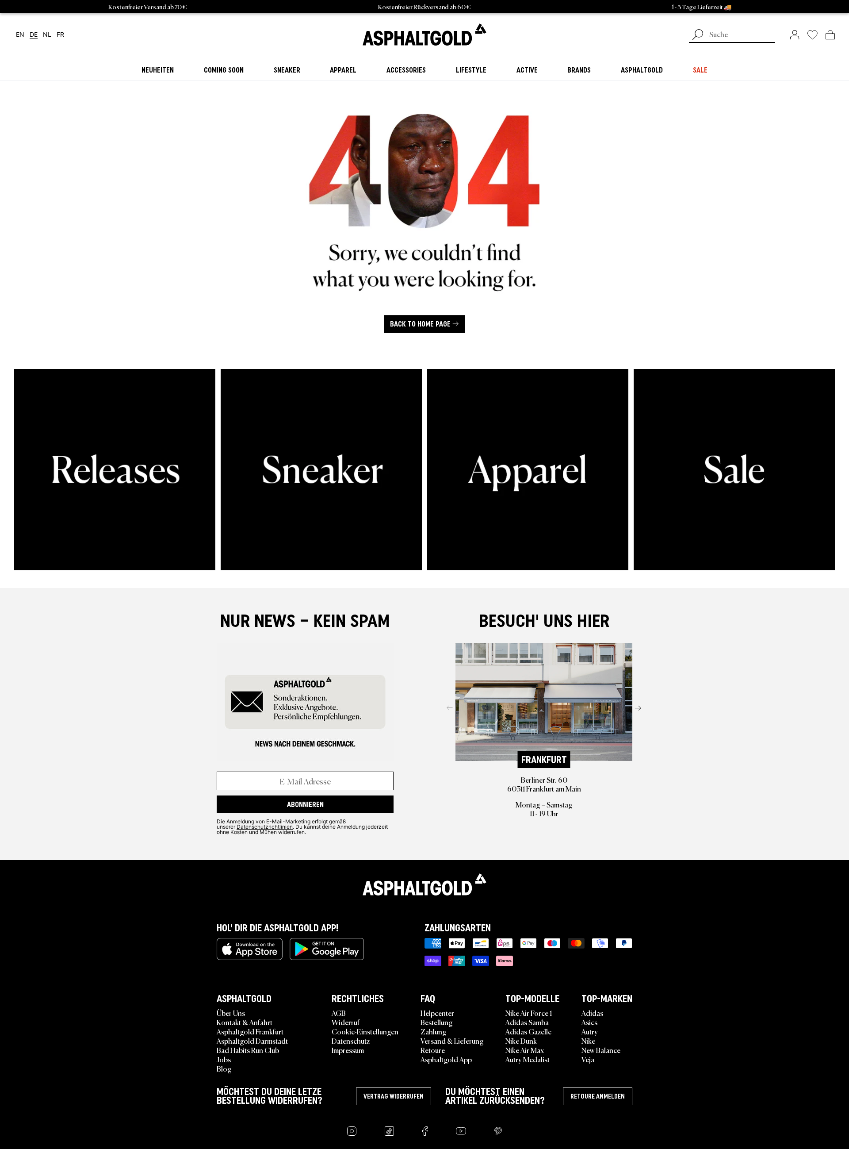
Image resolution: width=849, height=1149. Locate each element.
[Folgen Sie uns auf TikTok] (389, 1131)
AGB (339, 1013)
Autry (589, 1031)
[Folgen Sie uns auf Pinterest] (498, 1131)
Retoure (433, 1050)
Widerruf (345, 1022)
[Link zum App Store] (250, 949)
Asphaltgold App (446, 1059)
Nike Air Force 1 (528, 1013)
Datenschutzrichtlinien (265, 826)
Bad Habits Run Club (248, 1050)
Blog (224, 1068)
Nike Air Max (524, 1050)
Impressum (348, 1050)
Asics (589, 1022)
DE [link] (34, 34)
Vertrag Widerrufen (393, 1096)
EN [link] (20, 34)
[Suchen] (698, 35)
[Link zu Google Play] (327, 949)
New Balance (600, 1050)
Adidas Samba (527, 1022)
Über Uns (231, 1013)
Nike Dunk (521, 1040)
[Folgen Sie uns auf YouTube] (461, 1131)
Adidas (592, 1013)
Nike (588, 1040)
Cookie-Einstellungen (365, 1031)
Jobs (224, 1059)
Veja (587, 1059)
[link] (424, 34)
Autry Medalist (527, 1059)
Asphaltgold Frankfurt (250, 1031)
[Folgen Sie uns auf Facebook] (425, 1131)
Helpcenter (437, 1013)
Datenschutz (351, 1040)
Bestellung (437, 1022)
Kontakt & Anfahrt (244, 1022)
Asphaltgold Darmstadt (252, 1040)
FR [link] (60, 34)
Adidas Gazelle (528, 1031)
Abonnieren (305, 804)
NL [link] (47, 34)
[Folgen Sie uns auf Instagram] (351, 1131)
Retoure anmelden (597, 1096)
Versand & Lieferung (452, 1040)
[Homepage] (424, 884)
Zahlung (434, 1031)
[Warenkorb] (830, 34)
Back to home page (420, 324)
